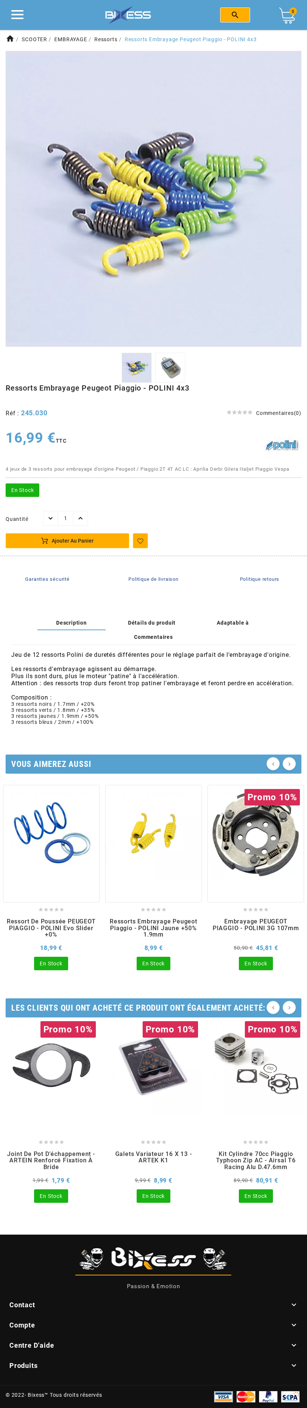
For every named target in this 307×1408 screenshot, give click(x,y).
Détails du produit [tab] (152, 623)
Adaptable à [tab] (233, 623)
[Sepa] (290, 1396)
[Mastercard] (246, 1396)
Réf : (13, 413)
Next (291, 200)
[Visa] (223, 1396)
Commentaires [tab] (153, 637)
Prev (16, 200)
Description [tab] (71, 623)
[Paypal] (268, 1396)
